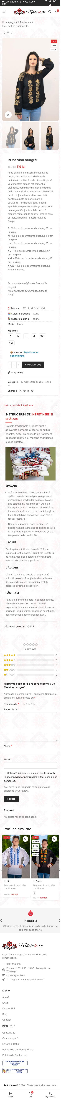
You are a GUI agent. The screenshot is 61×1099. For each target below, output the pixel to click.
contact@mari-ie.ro (16, 975)
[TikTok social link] (50, 5)
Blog (4, 1014)
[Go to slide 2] (30, 117)
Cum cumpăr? (10, 1038)
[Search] (50, 12)
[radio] (10, 336)
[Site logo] (29, 11)
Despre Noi (8, 1008)
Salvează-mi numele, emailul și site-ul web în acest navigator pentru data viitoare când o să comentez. (30, 777)
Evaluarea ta (11, 704)
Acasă (5, 997)
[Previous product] (4, 33)
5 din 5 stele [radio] (34, 704)
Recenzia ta (11, 709)
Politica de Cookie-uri (14, 1055)
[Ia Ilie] (16, 856)
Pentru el (8, 885)
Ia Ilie (7, 881)
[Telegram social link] (32, 391)
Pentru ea (25, 22)
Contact (6, 1019)
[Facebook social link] (16, 391)
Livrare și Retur (10, 1043)
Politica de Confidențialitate (17, 1049)
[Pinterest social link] (25, 391)
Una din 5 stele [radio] (24, 704)
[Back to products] (8, 33)
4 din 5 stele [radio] (31, 704)
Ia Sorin (37, 881)
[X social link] (20, 391)
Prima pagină (9, 22)
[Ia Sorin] (45, 856)
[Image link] (22, 945)
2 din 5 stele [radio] (26, 704)
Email (8, 759)
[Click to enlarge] (8, 114)
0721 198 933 (13, 964)
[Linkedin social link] (28, 391)
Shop (5, 1002)
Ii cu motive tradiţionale (15, 26)
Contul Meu (8, 1032)
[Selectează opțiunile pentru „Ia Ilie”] (25, 839)
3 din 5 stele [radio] (29, 704)
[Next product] (12, 33)
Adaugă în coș (33, 364)
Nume (8, 745)
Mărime (12, 330)
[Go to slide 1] (27, 117)
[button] (5, 79)
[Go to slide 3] (33, 117)
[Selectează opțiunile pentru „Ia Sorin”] (54, 839)
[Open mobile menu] (4, 12)
